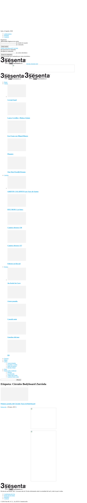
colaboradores (8, 34)
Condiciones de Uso (9, 494)
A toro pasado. (12, 301)
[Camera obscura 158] (16, 224)
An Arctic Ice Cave (13, 283)
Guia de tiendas (11, 363)
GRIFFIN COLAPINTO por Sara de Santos (22, 191)
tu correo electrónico (21, 53)
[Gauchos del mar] (16, 334)
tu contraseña (19, 44)
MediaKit (6, 497)
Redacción (3, 407)
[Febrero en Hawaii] (16, 260)
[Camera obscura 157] (16, 242)
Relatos (6, 267)
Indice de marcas (11, 366)
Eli (8, 355)
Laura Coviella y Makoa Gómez (18, 118)
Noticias (6, 358)
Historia (9, 372)
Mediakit (6, 35)
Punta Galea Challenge (10, 370)
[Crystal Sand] (16, 96)
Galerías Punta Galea (13, 377)
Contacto (6, 37)
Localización (10, 373)
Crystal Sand (12, 100)
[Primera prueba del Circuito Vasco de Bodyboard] (14, 400)
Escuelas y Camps (12, 364)
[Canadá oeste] (16, 316)
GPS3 (5, 361)
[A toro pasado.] (16, 298)
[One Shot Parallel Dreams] (16, 168)
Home (5, 82)
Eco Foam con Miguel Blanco (17, 136)
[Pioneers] (16, 150)
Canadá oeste (12, 319)
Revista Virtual (11, 367)
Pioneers (10, 154)
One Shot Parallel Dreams (16, 172)
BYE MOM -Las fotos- (15, 209)
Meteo (5, 360)
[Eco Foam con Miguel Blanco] (16, 132)
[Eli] (16, 352)
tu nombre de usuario (22, 43)
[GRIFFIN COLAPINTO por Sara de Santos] (16, 188)
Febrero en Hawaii (13, 264)
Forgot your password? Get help (9, 48)
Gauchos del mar (13, 337)
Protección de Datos (9, 495)
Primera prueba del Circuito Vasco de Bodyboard (18, 404)
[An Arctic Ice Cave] (16, 280)
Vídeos (6, 83)
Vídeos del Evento (12, 375)
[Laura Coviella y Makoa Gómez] (16, 114)
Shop (5, 369)
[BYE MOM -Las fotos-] (16, 206)
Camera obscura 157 (14, 245)
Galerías (6, 175)
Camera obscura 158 (14, 227)
